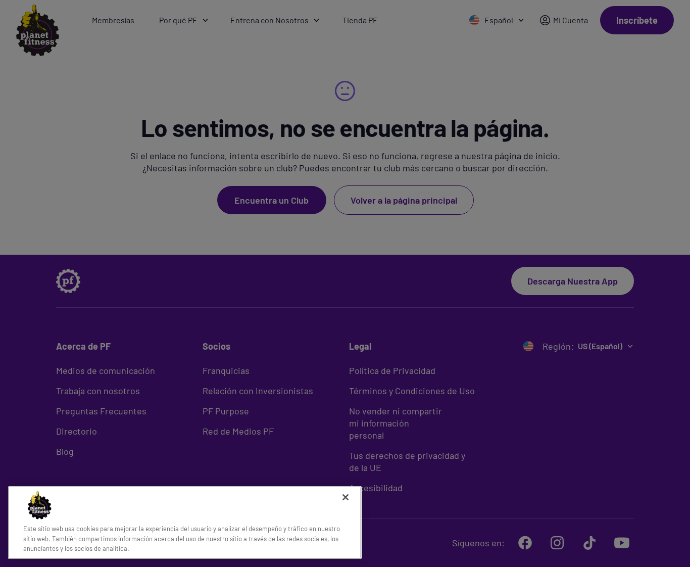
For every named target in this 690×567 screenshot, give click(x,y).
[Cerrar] (345, 497)
